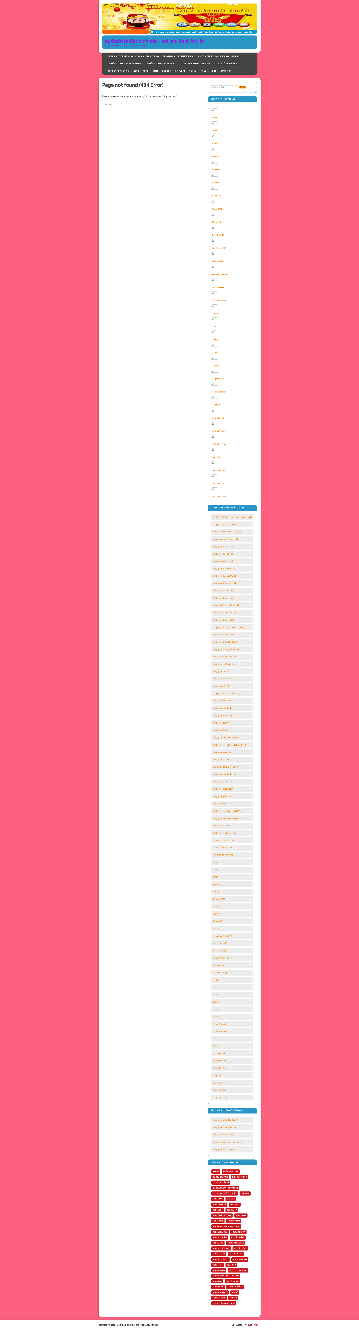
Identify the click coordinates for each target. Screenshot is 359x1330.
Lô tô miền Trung (219, 444)
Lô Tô (213, 71)
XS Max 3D (216, 222)
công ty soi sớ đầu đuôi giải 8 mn (227, 811)
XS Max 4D (216, 196)
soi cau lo (232, 1210)
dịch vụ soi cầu (239, 1177)
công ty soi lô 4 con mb (223, 590)
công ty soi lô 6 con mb (223, 635)
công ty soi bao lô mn (222, 803)
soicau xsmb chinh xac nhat (226, 1226)
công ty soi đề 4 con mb (223, 546)
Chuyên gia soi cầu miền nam (161, 64)
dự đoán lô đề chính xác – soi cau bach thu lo (133, 56)
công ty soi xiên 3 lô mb (223, 679)
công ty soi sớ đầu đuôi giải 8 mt (227, 737)
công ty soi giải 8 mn (222, 796)
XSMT (155, 71)
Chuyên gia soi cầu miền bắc (178, 56)
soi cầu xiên (219, 1254)
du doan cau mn (220, 1177)
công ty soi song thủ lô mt (224, 752)
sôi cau (233, 1298)
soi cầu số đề (240, 1248)
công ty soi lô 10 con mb (223, 620)
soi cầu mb (218, 1243)
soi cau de (218, 1210)
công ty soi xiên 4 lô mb (223, 686)
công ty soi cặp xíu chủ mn (224, 774)
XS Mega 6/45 (218, 183)
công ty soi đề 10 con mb (224, 568)
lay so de (245, 1193)
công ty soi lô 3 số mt (222, 730)
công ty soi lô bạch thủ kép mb (226, 605)
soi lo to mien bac (238, 1270)
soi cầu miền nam (221, 1248)
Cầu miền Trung (219, 300)
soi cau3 (231, 1199)
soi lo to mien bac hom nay (226, 1276)
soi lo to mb (219, 1270)
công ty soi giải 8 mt (221, 723)
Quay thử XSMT (218, 483)
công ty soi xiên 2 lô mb (223, 671)
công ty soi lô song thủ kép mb (226, 649)
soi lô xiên (218, 1287)
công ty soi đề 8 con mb (223, 561)
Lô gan (215, 313)
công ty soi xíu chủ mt (222, 759)
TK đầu (215, 353)
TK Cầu (192, 71)
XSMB (136, 71)
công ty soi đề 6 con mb (223, 554)
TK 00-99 (215, 405)
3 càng (216, 1171)
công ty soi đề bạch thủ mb (224, 576)
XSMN (146, 71)
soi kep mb (218, 1265)
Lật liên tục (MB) (219, 248)
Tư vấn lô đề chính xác (227, 64)
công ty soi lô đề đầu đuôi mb (226, 642)
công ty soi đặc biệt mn (223, 789)
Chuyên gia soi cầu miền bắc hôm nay (218, 56)
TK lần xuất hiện (219, 392)
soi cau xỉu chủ (220, 1232)
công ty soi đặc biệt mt (223, 715)
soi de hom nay (240, 1259)
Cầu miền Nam (218, 287)
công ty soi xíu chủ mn (222, 826)
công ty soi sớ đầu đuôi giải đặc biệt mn (230, 818)
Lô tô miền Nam (218, 431)
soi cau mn (241, 1215)
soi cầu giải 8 (237, 1237)
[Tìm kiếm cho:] (121, 104)
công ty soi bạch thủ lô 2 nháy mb (227, 532)
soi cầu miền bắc (235, 1243)
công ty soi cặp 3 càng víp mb (225, 539)
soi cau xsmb (233, 1221)
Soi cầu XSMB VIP (220, 1259)
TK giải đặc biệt (218, 379)
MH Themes (255, 1325)
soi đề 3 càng (219, 1298)
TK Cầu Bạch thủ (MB (222, 936)
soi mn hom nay (220, 1292)
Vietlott (180, 71)
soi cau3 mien (219, 1204)
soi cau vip (218, 1221)
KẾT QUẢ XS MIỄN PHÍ (118, 71)
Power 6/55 (217, 209)
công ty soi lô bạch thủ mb (224, 613)
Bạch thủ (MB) (218, 235)
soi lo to (231, 1265)
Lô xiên (215, 326)
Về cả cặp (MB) (218, 261)
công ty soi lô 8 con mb (223, 598)
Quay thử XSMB (218, 470)
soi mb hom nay (235, 1287)
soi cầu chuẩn (220, 1237)
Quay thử (226, 71)
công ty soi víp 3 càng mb (224, 664)
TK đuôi (215, 366)
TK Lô (203, 71)
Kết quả (166, 71)
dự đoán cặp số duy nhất (225, 1193)
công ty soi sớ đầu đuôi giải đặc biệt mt (230, 745)
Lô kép (215, 339)
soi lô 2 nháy (232, 1281)
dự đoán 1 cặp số (221, 1182)
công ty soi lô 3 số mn (222, 781)
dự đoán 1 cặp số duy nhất (225, 1188)
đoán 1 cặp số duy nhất (224, 1303)
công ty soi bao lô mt (222, 701)
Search (242, 87)
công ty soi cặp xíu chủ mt (224, 708)
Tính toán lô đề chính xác (195, 64)
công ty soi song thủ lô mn (224, 833)
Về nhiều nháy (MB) (220, 274)
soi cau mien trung (222, 1215)
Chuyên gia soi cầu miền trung (124, 64)
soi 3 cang (218, 1199)
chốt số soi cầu (230, 1171)
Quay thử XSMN (219, 496)
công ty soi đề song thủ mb (224, 583)
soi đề (235, 1292)
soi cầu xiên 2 (235, 1254)
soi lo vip (217, 1281)
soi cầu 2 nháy (238, 1232)
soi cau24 (234, 1204)
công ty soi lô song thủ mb (224, 657)
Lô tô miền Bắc (218, 418)
